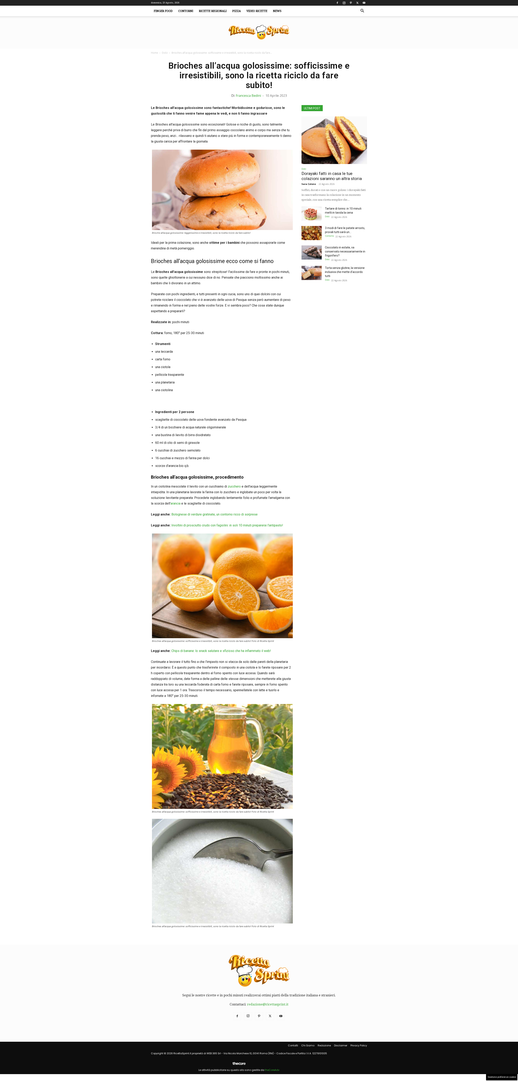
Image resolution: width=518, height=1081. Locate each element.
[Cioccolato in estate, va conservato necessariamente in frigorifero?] (311, 252)
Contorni (185, 11)
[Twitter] (357, 2)
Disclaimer (340, 1045)
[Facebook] (337, 2)
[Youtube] (364, 2)
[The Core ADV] (239, 1065)
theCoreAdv (272, 1070)
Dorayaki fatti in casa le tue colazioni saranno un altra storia (331, 176)
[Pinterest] (351, 2)
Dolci (165, 52)
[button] (362, 11)
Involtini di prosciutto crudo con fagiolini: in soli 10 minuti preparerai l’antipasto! (227, 525)
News (277, 11)
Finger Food (163, 11)
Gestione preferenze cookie (502, 1077)
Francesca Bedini (248, 95)
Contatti (293, 1045)
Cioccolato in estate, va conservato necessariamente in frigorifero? (345, 251)
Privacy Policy (358, 1045)
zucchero (234, 486)
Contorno (329, 236)
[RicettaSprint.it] (259, 32)
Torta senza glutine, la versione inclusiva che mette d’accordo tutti (345, 272)
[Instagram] (344, 2)
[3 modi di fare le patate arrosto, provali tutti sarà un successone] (311, 233)
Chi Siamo (307, 1045)
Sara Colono (308, 183)
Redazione (324, 1045)
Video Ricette (256, 11)
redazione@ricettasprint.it (267, 1004)
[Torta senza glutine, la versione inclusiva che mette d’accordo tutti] (311, 273)
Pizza (236, 11)
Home (154, 52)
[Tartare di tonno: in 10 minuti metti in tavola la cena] (311, 214)
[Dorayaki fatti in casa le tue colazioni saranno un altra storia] (334, 140)
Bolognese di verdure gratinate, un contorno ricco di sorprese (214, 514)
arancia (175, 503)
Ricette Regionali (213, 11)
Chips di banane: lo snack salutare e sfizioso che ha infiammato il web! (221, 651)
